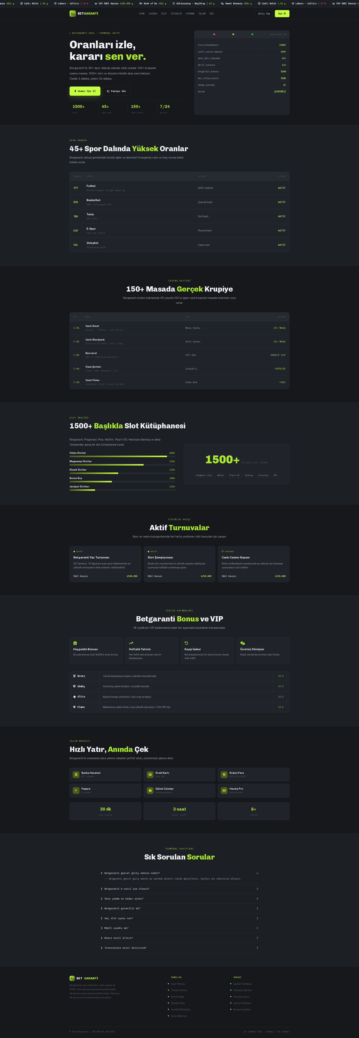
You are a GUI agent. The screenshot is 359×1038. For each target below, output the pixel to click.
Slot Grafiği (177, 996)
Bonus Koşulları (242, 1009)
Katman (190, 13)
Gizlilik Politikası (243, 983)
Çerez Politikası (242, 1003)
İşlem (202, 13)
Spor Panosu (178, 983)
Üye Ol (282, 13)
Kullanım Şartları (243, 990)
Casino (153, 13)
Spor (142, 13)
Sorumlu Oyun (241, 996)
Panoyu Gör (118, 91)
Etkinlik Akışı (178, 1003)
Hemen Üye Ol (87, 91)
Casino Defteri (179, 990)
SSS (212, 13)
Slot (164, 13)
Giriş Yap (264, 13)
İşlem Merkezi (179, 1016)
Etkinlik (176, 13)
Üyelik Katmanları (181, 1009)
